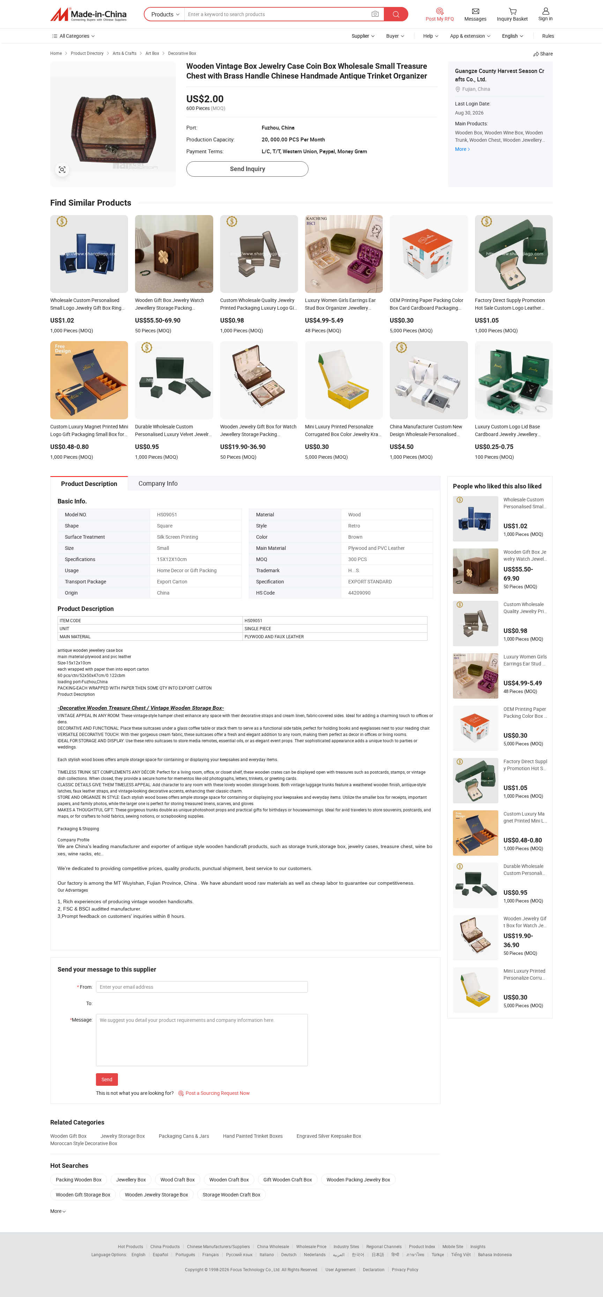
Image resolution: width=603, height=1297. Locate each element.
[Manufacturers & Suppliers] (88, 14)
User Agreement (341, 1269)
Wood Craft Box (178, 1179)
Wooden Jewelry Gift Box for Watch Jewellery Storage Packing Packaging (525, 922)
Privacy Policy (405, 1269)
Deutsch (289, 1254)
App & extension (467, 35)
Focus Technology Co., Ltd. (256, 1269)
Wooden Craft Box (229, 1179)
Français (210, 1254)
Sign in (545, 18)
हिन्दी (395, 1254)
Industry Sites (346, 1246)
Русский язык (239, 1254)
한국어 (358, 1254)
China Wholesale (273, 1246)
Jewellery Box (131, 1179)
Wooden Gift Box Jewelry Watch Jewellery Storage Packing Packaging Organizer (525, 555)
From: (84, 986)
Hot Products (130, 1246)
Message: (81, 1019)
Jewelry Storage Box (122, 1136)
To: (89, 1003)
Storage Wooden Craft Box (231, 1194)
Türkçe (438, 1254)
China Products (165, 1246)
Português (185, 1254)
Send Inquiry (247, 168)
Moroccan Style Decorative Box (83, 1143)
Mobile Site (452, 1246)
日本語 (378, 1254)
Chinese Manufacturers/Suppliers (218, 1246)
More (460, 149)
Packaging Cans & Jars (184, 1136)
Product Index (422, 1246)
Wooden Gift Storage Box (83, 1194)
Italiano (267, 1254)
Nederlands (315, 1254)
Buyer (392, 35)
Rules (548, 35)
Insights (477, 1246)
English (139, 1254)
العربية (338, 1254)
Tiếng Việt (461, 1254)
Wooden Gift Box (68, 1136)
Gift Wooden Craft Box (287, 1179)
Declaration (374, 1269)
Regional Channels (384, 1246)
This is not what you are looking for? (135, 1093)
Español (160, 1254)
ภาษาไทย (415, 1254)
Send (107, 1079)
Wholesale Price (311, 1246)
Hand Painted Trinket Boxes (253, 1136)
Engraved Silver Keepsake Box (329, 1136)
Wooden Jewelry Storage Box (156, 1194)
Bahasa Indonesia (495, 1254)
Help (428, 35)
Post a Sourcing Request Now (214, 1093)
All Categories (74, 35)
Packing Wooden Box (79, 1179)
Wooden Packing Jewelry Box (358, 1179)
